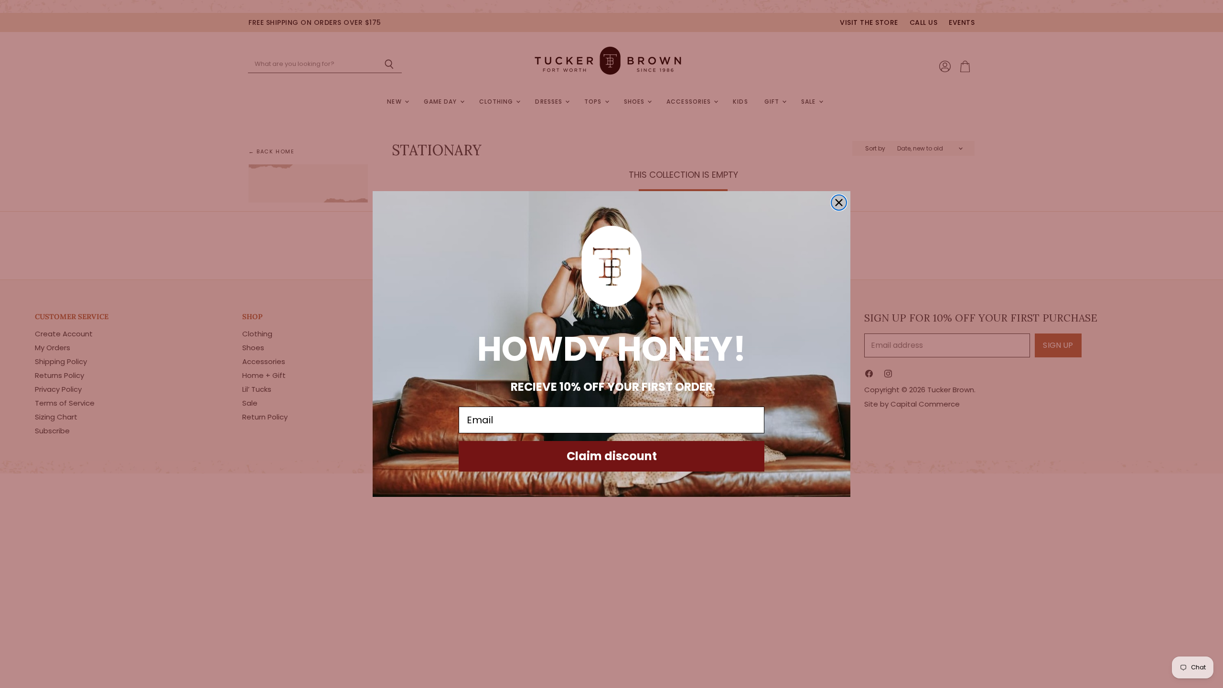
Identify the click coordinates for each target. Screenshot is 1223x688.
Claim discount (612, 456)
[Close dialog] (839, 202)
